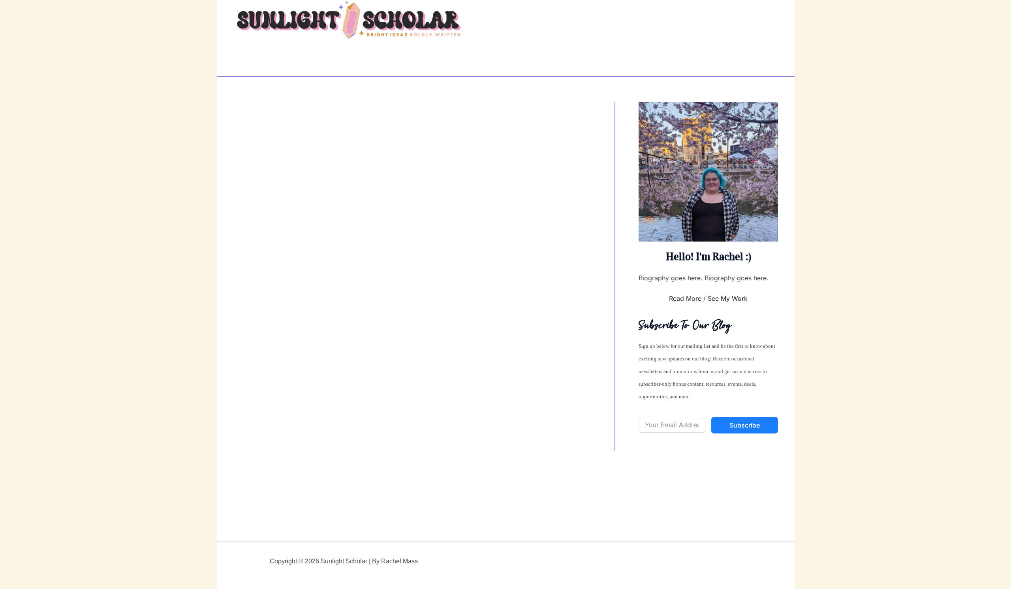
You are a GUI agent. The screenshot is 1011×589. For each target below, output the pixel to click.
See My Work (728, 298)
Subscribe (744, 425)
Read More (685, 298)
